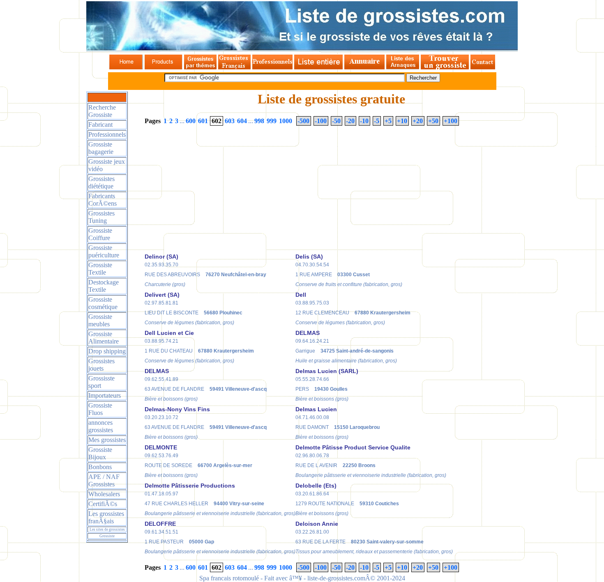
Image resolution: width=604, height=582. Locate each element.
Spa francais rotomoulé (229, 578)
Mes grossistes (107, 439)
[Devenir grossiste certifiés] (445, 67)
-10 (364, 120)
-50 (336, 120)
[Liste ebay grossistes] (318, 67)
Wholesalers (104, 493)
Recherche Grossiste (102, 111)
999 (272, 120)
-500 (303, 120)
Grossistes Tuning (101, 217)
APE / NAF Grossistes (104, 480)
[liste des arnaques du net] (402, 67)
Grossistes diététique (101, 182)
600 (191, 120)
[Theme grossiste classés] (200, 67)
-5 (376, 120)
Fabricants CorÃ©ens (102, 199)
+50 (433, 120)
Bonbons (100, 466)
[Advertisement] (214, 191)
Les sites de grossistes (107, 529)
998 (259, 120)
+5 (388, 120)
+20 (418, 120)
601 (203, 120)
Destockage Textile (103, 286)
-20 (350, 120)
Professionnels (107, 134)
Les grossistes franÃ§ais (106, 517)
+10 (402, 120)
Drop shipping (107, 351)
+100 (450, 120)
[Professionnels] (272, 67)
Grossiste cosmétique (103, 303)
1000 (285, 120)
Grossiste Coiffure (100, 234)
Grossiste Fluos (100, 409)
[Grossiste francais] (234, 67)
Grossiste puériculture (103, 251)
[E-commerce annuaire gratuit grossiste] (364, 67)
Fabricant (100, 124)
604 (242, 120)
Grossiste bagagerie (100, 148)
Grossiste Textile (100, 268)
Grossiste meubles (100, 320)
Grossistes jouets (101, 364)
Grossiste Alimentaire (103, 337)
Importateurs (104, 395)
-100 (321, 120)
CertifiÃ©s (102, 503)
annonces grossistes (100, 426)
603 (230, 120)
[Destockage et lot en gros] (163, 67)
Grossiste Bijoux (100, 453)
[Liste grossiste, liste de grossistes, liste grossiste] (302, 49)
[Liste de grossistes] (126, 67)
